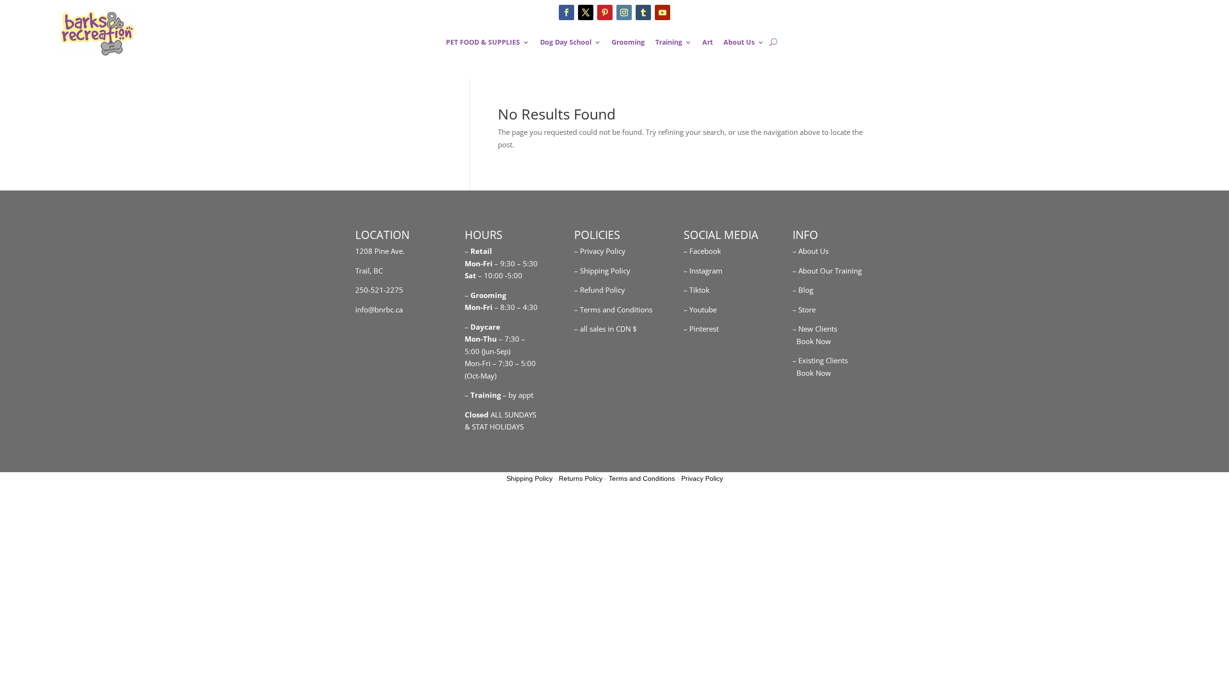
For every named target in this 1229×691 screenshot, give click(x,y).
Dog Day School (565, 43)
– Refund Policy (599, 290)
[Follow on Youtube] (662, 12)
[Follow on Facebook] (566, 12)
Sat (470, 275)
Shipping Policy (529, 478)
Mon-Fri (479, 307)
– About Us (811, 251)
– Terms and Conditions (613, 309)
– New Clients (815, 329)
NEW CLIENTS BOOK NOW (1126, 17)
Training (668, 43)
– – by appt (499, 395)
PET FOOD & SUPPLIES (483, 43)
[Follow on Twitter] (585, 12)
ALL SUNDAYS (500, 414)
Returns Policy (580, 478)
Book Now (812, 341)
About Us (739, 43)
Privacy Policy (702, 478)
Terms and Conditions (642, 478)
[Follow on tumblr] (643, 12)
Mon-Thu (481, 339)
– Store (804, 309)
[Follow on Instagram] (624, 12)
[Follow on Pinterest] (605, 12)
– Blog (803, 290)
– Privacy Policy (600, 251)
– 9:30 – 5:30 (516, 263)
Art (707, 43)
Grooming (628, 43)
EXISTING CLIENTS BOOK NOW (1126, 46)
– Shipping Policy (602, 270)
